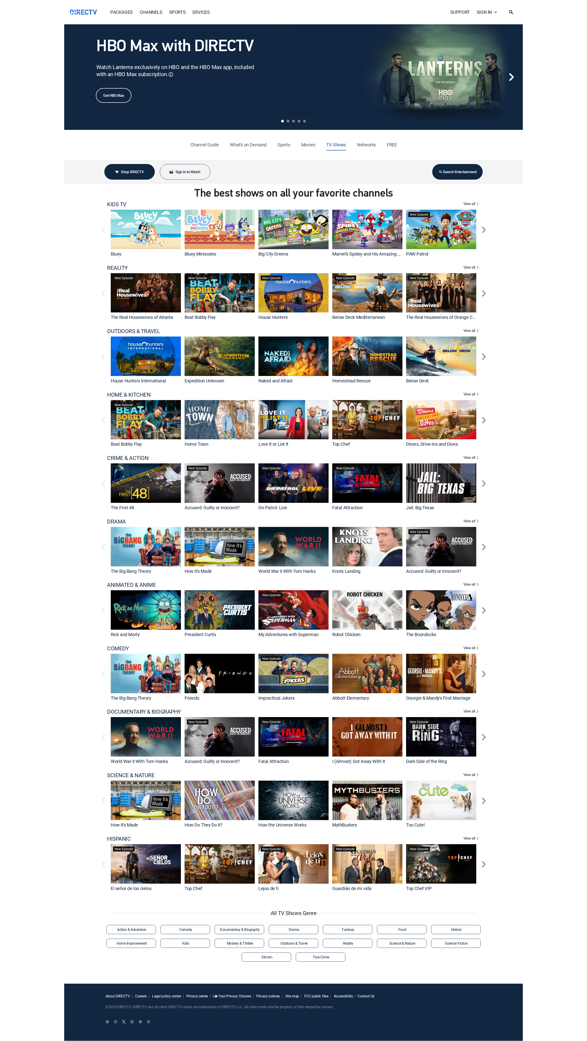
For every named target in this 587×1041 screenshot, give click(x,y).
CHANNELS (151, 12)
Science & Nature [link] (402, 943)
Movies (308, 145)
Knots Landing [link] (346, 571)
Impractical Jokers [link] (276, 698)
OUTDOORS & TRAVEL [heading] (133, 331)
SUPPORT (460, 12)
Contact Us (365, 996)
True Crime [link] (321, 957)
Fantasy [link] (348, 929)
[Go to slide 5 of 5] (304, 121)
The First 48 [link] (122, 507)
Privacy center (197, 996)
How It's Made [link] (198, 571)
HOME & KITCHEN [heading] (128, 394)
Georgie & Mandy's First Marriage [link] (438, 698)
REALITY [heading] (117, 267)
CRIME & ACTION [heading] (127, 458)
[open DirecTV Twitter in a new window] (124, 1022)
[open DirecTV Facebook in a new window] (115, 1022)
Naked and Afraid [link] (275, 381)
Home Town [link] (196, 444)
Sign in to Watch (187, 171)
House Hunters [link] (273, 317)
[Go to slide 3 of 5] (293, 121)
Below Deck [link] (417, 381)
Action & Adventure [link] (131, 929)
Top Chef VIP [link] (419, 888)
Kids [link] (185, 943)
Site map (291, 996)
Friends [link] (192, 698)
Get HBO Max (113, 95)
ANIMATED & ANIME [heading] (131, 584)
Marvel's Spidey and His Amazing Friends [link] (372, 254)
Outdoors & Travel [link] (293, 943)
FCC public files (316, 996)
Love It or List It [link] (273, 444)
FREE (392, 145)
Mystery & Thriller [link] (240, 943)
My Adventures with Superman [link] (288, 634)
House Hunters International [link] (138, 381)
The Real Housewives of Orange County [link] (444, 317)
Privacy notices (267, 996)
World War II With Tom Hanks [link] (287, 571)
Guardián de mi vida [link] (351, 888)
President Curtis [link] (200, 634)
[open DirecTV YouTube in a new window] (140, 1022)
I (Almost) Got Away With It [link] (358, 761)
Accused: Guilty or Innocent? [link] (212, 507)
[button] (511, 12)
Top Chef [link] (341, 444)
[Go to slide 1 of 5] (282, 121)
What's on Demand (248, 145)
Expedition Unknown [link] (204, 381)
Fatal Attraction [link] (347, 507)
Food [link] (402, 929)
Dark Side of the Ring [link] (426, 761)
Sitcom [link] (266, 957)
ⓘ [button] (171, 74)
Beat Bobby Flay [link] (200, 317)
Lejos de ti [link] (268, 888)
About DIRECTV (117, 996)
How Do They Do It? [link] (203, 825)
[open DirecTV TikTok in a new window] (148, 1022)
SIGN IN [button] (484, 12)
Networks (366, 145)
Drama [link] (294, 929)
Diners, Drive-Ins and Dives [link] (432, 444)
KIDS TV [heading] (116, 204)
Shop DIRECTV (132, 171)
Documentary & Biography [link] (240, 929)
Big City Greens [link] (273, 254)
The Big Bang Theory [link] (131, 571)
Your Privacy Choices (235, 996)
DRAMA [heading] (116, 521)
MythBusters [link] (344, 825)
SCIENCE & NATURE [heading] (131, 775)
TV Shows (336, 145)
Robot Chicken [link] (346, 634)
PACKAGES (121, 12)
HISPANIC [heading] (119, 838)
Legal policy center (166, 996)
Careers (140, 996)
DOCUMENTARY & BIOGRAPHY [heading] (144, 711)
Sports (283, 145)
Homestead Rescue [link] (351, 381)
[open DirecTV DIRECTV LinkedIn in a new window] (107, 1022)
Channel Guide (204, 145)
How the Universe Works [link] (282, 825)
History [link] (456, 929)
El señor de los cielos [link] (131, 888)
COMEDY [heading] (118, 648)
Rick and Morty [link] (125, 634)
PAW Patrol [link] (417, 254)
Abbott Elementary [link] (350, 698)
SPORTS (177, 12)
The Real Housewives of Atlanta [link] (142, 317)
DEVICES (201, 12)
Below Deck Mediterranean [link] (358, 317)
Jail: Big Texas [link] (420, 507)
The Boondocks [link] (421, 634)
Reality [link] (348, 943)
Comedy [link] (185, 929)
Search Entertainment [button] (459, 171)
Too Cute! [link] (415, 825)
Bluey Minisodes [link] (200, 254)
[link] (146, 229)
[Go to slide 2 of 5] (288, 121)
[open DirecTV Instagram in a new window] (132, 1022)
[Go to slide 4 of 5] (299, 121)
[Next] (511, 77)
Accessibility (343, 996)
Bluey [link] (116, 254)
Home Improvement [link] (131, 943)
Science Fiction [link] (456, 943)
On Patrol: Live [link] (272, 507)
